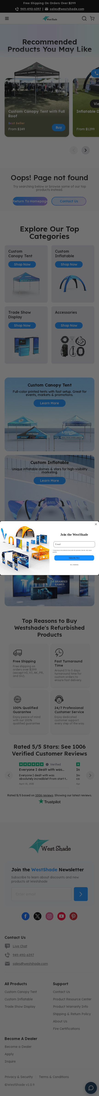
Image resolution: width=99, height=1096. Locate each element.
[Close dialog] (96, 524)
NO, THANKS (74, 564)
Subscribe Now (74, 558)
